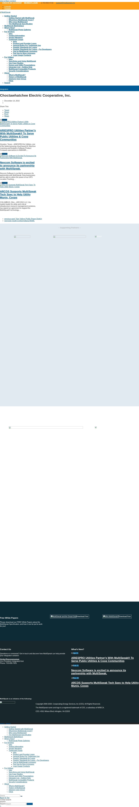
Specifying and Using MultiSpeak (21, 772)
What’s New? (9, 739)
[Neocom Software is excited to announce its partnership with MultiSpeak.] (18, 158)
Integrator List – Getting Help (20, 778)
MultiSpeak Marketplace (13, 737)
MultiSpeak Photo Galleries (19, 741)
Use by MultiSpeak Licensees (24, 762)
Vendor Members (15, 748)
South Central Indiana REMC (19, 221)
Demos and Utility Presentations (21, 776)
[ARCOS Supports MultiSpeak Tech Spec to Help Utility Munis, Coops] (18, 187)
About (6, 784)
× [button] (0, 806)
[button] (6, 110)
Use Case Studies (16, 774)
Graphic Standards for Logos (24, 758)
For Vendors (9, 743)
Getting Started (10, 727)
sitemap (8, 723)
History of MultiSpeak (17, 788)
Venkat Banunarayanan (9, 659)
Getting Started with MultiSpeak (21, 729)
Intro (10, 745)
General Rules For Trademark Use (26, 756)
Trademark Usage (15, 750)
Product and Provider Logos (24, 754)
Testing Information (16, 747)
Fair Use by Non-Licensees (23, 764)
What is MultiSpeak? (17, 786)
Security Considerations (18, 782)
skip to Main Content (8, 1)
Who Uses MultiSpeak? (18, 733)
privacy (2, 723)
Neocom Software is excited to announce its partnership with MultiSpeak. (17, 165)
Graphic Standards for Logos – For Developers (31, 760)
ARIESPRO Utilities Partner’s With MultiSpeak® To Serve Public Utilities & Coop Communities (18, 135)
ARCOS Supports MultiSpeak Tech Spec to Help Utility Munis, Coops (18, 194)
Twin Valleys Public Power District (23, 219)
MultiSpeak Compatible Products (21, 780)
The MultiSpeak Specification (20, 735)
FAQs (11, 792)
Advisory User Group (17, 790)
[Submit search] (21, 796)
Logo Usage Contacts (21, 766)
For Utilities (8, 768)
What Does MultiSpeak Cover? (20, 731)
